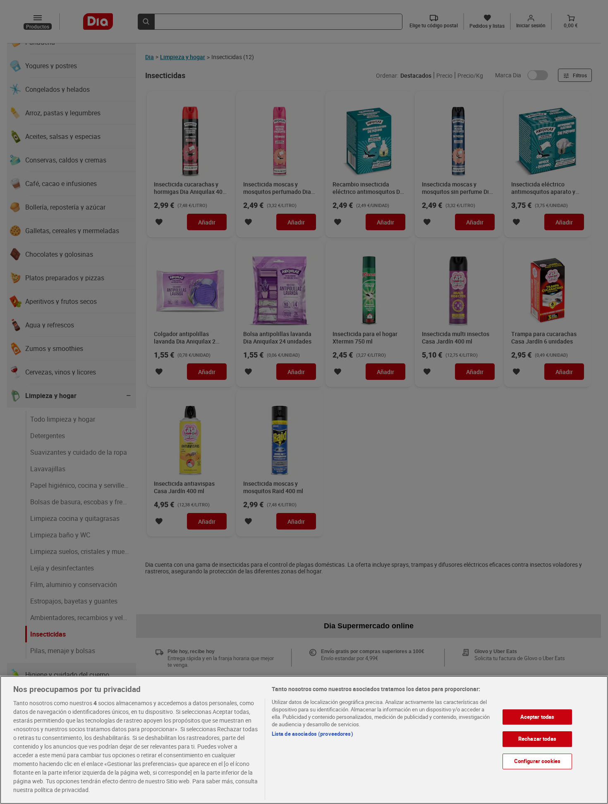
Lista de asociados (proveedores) (312, 733)
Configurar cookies (537, 761)
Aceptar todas (537, 716)
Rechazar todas (537, 739)
